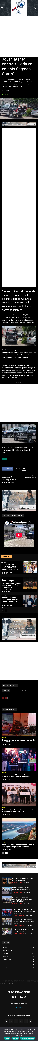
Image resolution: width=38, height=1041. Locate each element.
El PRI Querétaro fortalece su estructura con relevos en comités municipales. (24, 911)
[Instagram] (11, 1021)
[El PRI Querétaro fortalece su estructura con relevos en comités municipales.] (7, 912)
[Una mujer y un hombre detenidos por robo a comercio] (7, 880)
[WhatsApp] (26, 1021)
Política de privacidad (27, 1038)
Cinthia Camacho (7, 94)
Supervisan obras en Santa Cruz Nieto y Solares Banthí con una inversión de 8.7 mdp (10, 567)
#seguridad (11, 459)
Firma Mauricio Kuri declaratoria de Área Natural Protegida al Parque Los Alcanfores (10, 600)
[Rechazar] (36, 1034)
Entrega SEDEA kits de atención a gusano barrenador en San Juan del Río (24, 921)
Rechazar (15, 1038)
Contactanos (19, 1007)
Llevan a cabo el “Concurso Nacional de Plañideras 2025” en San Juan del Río (18, 776)
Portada (3, 562)
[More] (24, 469)
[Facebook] (6, 1021)
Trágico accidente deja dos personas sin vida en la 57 (18, 741)
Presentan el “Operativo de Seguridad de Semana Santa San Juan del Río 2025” (22, 899)
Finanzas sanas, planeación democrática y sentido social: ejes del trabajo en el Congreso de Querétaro (11, 583)
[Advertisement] (19, 37)
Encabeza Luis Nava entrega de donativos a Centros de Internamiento (19, 811)
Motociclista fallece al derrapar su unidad (29, 476)
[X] (21, 1021)
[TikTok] (16, 1021)
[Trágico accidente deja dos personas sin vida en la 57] (19, 724)
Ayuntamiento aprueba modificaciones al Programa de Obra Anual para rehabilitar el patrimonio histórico (9, 479)
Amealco (24, 691)
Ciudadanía (20, 459)
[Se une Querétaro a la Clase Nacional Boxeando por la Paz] (7, 890)
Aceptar (7, 1038)
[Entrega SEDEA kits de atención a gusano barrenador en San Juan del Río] (7, 921)
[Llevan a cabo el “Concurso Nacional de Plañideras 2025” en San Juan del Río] (19, 759)
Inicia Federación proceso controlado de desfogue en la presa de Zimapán (18, 846)
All (18, 691)
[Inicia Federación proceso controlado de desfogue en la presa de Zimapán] (19, 829)
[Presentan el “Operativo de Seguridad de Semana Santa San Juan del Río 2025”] (7, 899)
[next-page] (6, 610)
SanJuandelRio (30, 459)
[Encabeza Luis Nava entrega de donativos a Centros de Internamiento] (19, 794)
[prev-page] (2, 610)
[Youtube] (30, 1021)
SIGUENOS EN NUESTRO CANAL (13, 516)
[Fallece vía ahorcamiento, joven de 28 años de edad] (7, 931)
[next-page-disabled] (6, 698)
